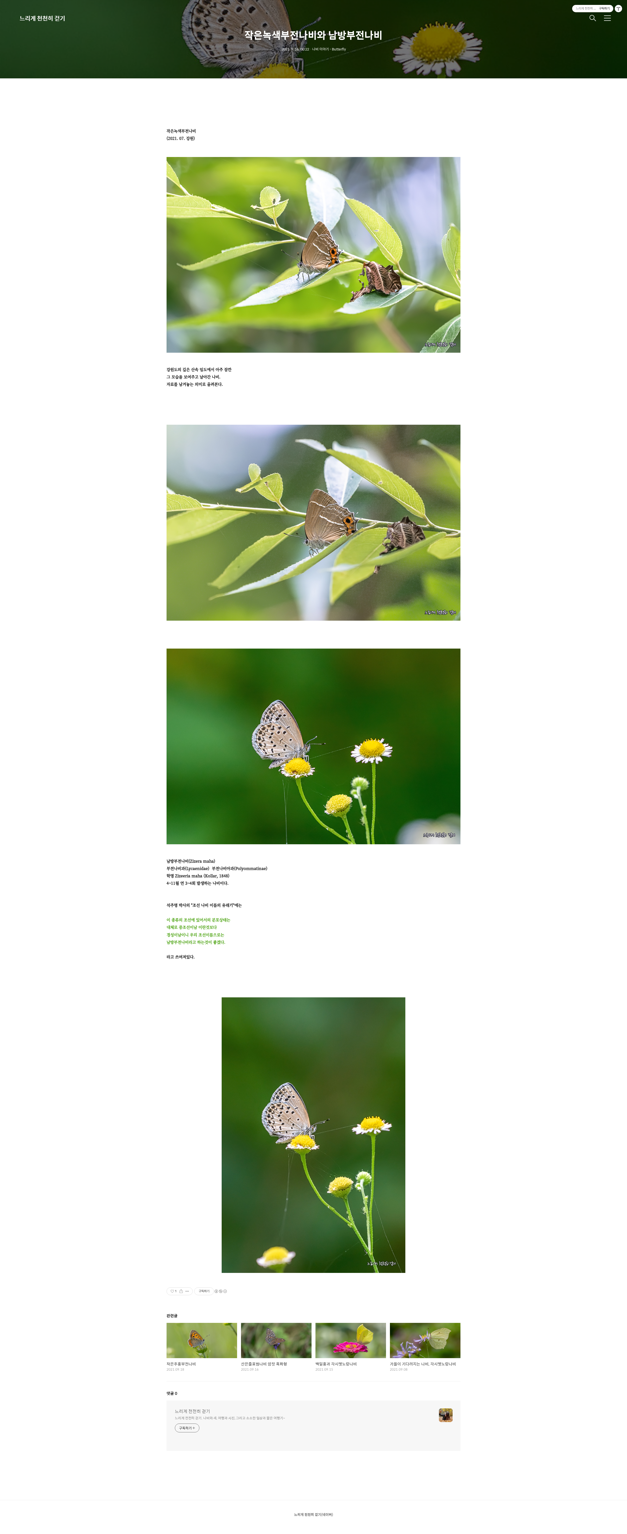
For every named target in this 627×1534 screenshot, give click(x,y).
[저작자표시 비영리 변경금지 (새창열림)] (220, 1291)
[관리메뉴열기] (618, 8)
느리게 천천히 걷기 (42, 18)
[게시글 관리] (187, 1291)
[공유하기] (181, 1291)
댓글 (172, 1393)
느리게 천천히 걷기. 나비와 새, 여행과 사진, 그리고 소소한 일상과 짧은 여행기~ (230, 1417)
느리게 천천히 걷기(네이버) (313, 1514)
